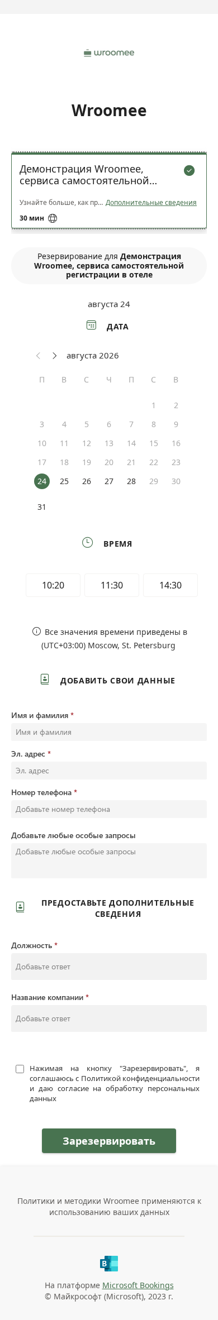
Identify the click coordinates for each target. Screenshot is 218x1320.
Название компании (47, 997)
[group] (109, 587)
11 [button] (64, 443)
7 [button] (131, 424)
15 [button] (153, 443)
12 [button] (86, 443)
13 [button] (109, 443)
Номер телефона (41, 792)
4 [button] (64, 424)
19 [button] (86, 462)
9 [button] (176, 424)
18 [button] (64, 462)
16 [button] (176, 443)
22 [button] (153, 462)
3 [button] (42, 424)
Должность (31, 945)
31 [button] (41, 506)
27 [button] (109, 481)
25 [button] (64, 481)
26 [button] (86, 481)
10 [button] (41, 443)
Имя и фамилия (39, 715)
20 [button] (109, 462)
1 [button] (153, 405)
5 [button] (86, 424)
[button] (38, 355)
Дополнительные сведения (151, 203)
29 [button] (153, 481)
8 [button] (153, 424)
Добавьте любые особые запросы (73, 835)
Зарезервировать (109, 1140)
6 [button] (109, 424)
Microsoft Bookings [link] (138, 1285)
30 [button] (176, 481)
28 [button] (131, 481)
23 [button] (176, 462)
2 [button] (176, 405)
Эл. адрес (28, 753)
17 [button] (41, 462)
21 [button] (131, 462)
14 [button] (131, 443)
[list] (109, 193)
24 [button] (41, 481)
